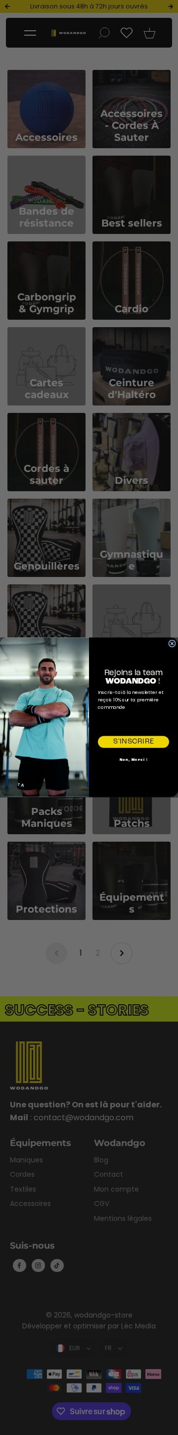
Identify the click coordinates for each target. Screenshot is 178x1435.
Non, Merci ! (134, 760)
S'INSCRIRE (133, 742)
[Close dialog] (172, 644)
